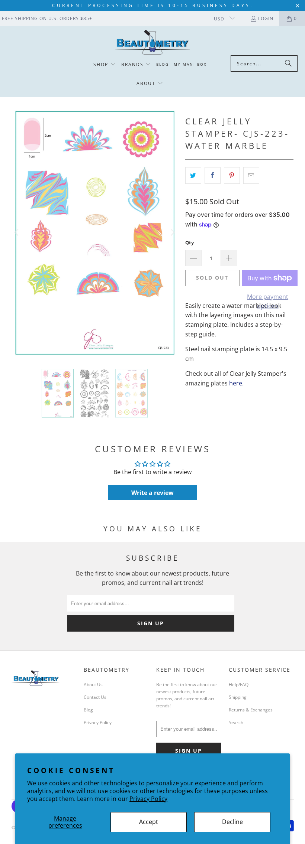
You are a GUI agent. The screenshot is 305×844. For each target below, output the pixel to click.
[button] (104, 64)
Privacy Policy (148, 799)
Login (265, 18)
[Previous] (17, 232)
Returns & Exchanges (251, 710)
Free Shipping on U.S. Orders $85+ (47, 18)
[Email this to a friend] (251, 175)
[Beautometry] (152, 42)
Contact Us (95, 697)
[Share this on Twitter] (193, 175)
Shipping (238, 697)
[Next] (172, 232)
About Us (93, 684)
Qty (189, 242)
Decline (232, 822)
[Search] (288, 63)
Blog (88, 710)
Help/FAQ (238, 684)
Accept (148, 822)
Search (236, 722)
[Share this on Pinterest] (232, 175)
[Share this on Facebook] (213, 175)
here (235, 383)
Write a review (152, 493)
